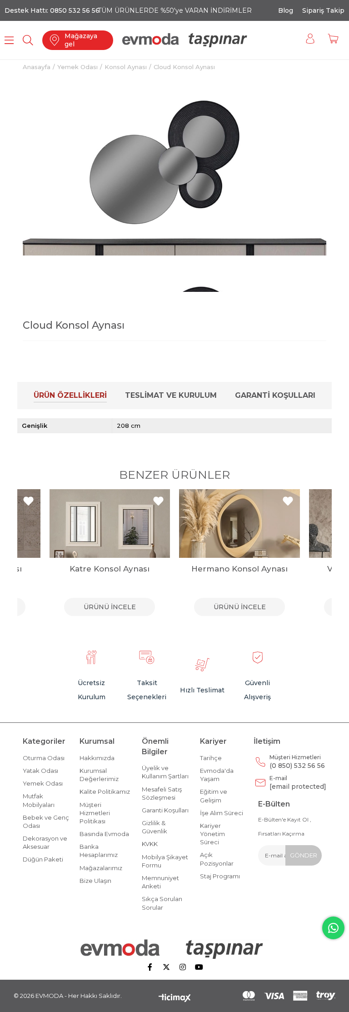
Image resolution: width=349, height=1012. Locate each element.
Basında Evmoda (104, 833)
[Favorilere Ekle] (310, 90)
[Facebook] (150, 967)
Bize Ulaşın (95, 880)
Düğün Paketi (43, 859)
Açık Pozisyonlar (217, 859)
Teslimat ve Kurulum (171, 395)
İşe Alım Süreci (221, 813)
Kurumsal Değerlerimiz (99, 774)
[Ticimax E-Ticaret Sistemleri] (175, 998)
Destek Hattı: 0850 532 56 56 (52, 10)
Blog (285, 10)
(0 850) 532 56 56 (297, 762)
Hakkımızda (97, 758)
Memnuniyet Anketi (160, 882)
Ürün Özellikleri (70, 395)
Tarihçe (211, 758)
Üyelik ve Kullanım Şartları (165, 772)
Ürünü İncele (110, 607)
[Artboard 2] (174, 949)
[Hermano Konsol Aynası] (239, 523)
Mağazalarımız (101, 868)
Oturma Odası (44, 758)
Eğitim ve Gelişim (213, 795)
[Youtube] (199, 967)
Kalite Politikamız (105, 791)
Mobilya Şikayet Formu (165, 861)
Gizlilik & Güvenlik (154, 827)
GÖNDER (303, 855)
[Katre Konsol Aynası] (110, 523)
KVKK (150, 843)
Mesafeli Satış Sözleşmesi (162, 793)
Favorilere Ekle (28, 501)
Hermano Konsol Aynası (239, 568)
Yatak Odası (40, 770)
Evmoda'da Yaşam (217, 774)
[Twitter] (166, 967)
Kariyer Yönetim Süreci (212, 834)
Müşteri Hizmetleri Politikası (95, 813)
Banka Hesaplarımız (99, 850)
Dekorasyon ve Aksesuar (45, 842)
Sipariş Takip (323, 10)
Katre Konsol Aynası (110, 568)
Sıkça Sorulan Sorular (162, 903)
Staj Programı (220, 876)
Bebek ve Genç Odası (46, 821)
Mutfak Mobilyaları (39, 800)
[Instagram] (182, 967)
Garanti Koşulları (275, 395)
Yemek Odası (43, 783)
